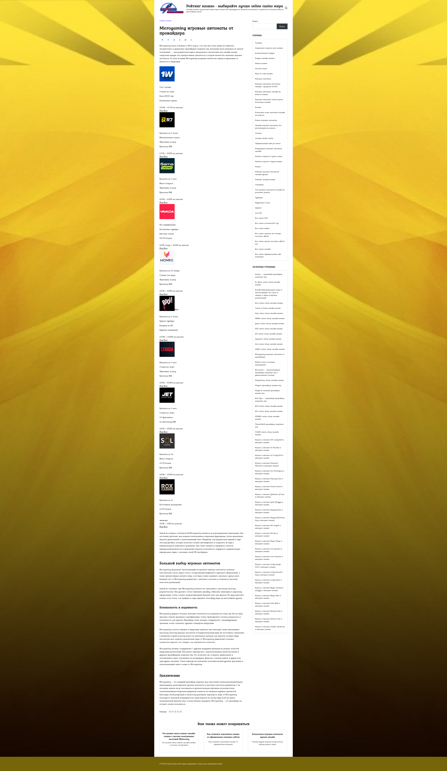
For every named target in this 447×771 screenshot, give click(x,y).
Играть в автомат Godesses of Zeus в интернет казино (269, 495)
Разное (258, 166)
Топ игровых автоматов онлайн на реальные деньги (270, 191)
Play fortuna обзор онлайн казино (269, 380)
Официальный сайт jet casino (268, 143)
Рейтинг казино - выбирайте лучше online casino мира (234, 6)
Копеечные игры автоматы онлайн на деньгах (270, 113)
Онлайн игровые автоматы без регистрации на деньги (268, 126)
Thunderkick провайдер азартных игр (269, 425)
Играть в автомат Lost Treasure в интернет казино (269, 557)
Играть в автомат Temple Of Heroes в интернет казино (270, 628)
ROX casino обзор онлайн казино (269, 406)
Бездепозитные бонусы (265, 53)
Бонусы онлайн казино (265, 58)
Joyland (258, 207)
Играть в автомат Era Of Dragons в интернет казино (269, 472)
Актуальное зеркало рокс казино (269, 48)
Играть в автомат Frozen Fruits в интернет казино (269, 487)
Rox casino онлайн (263, 249)
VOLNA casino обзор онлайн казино (267, 433)
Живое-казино (261, 63)
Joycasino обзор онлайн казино (268, 339)
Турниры (259, 197)
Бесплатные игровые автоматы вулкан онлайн (267, 735)
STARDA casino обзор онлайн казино (267, 417)
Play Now (163, 110)
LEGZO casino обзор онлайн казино (270, 349)
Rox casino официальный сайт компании (268, 255)
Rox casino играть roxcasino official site (269, 242)
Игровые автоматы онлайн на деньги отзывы (268, 93)
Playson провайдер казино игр (268, 385)
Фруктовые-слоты (262, 202)
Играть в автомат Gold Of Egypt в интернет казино (269, 503)
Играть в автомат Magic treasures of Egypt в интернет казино (269, 589)
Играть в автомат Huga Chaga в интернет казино (268, 542)
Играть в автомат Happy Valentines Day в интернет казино (270, 519)
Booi (176, 309)
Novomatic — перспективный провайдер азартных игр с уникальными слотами (267, 372)
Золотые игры (261, 68)
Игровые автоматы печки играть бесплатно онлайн (269, 100)
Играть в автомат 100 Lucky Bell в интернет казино (269, 441)
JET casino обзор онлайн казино (268, 333)
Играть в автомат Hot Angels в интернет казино (268, 526)
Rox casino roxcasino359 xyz (267, 223)
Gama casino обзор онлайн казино (269, 323)
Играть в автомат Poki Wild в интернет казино (267, 604)
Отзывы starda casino (264, 138)
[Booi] (167, 309)
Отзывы (258, 133)
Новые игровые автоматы (266, 120)
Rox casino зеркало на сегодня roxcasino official (268, 234)
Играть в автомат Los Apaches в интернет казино (268, 550)
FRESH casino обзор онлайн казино (270, 318)
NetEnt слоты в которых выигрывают (265, 363)
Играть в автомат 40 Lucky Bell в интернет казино (269, 456)
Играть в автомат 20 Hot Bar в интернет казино (268, 449)
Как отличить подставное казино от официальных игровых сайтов (223, 735)
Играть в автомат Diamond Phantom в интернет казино (267, 464)
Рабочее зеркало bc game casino (268, 156)
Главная (258, 42)
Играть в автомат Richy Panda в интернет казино (268, 612)
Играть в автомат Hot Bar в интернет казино (266, 534)
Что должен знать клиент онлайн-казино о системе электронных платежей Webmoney (179, 736)
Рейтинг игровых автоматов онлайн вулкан (267, 173)
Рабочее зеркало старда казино (268, 161)
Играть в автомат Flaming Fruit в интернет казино (269, 480)
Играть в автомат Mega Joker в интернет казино (268, 597)
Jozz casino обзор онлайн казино (269, 344)
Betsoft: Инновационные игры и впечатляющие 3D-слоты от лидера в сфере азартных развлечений (268, 293)
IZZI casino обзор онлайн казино (269, 328)
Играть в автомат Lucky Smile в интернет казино (268, 581)
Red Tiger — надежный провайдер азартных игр (269, 399)
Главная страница (165, 21)
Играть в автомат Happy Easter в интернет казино (269, 511)
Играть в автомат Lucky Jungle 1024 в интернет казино (268, 565)
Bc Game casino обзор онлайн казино (267, 283)
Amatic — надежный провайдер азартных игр (268, 275)
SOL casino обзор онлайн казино (269, 411)
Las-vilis (258, 213)
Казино (258, 107)
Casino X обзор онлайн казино (268, 308)
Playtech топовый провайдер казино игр (267, 391)
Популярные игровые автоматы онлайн (268, 149)
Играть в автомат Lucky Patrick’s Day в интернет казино (269, 573)
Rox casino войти (262, 228)
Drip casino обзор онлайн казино (269, 313)
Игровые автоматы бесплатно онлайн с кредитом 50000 (267, 85)
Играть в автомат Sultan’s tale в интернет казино (268, 620)
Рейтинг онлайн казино (265, 179)
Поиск (255, 21)
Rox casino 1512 (261, 218)
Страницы (259, 184)
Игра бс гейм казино (264, 73)
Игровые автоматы (263, 78)
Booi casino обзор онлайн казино (269, 303)
